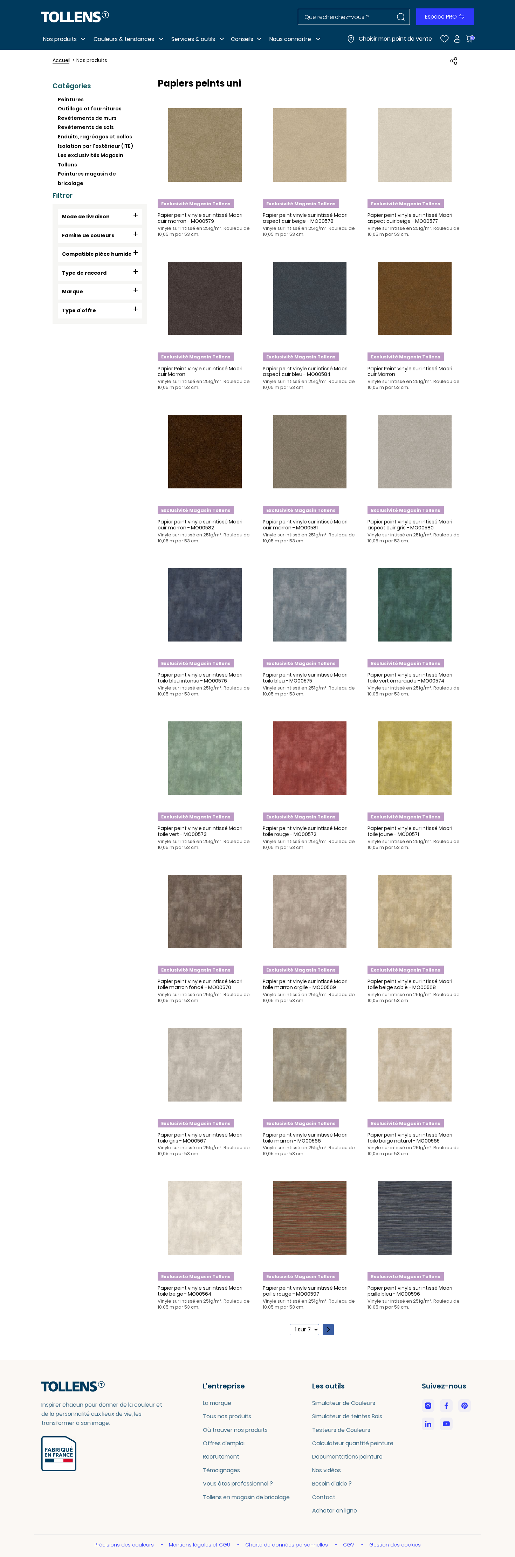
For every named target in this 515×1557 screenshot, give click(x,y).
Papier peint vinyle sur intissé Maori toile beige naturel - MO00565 (410, 1137)
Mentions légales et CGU (200, 1544)
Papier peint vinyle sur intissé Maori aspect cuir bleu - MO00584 (305, 371)
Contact (323, 1497)
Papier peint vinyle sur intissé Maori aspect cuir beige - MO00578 (305, 218)
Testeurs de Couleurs (341, 1430)
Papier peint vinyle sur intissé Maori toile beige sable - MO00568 (410, 984)
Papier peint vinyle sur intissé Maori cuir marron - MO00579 (200, 218)
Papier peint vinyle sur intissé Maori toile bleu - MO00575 (305, 677)
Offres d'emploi (224, 1443)
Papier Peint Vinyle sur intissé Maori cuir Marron (200, 371)
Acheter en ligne (334, 1511)
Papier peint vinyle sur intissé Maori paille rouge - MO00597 (305, 1290)
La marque (217, 1403)
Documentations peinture (347, 1457)
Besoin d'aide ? (332, 1484)
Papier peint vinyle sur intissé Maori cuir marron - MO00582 (200, 524)
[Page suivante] (328, 1329)
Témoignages (221, 1470)
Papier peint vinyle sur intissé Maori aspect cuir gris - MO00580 (410, 524)
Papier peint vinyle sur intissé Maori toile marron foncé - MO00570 (200, 984)
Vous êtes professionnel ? (238, 1484)
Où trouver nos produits (235, 1430)
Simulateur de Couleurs (343, 1403)
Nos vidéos (326, 1470)
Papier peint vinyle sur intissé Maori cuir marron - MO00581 (305, 524)
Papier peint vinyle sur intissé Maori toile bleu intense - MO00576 (200, 677)
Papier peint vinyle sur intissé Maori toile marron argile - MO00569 (305, 984)
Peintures (71, 99)
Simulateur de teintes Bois (347, 1416)
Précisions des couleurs (125, 1544)
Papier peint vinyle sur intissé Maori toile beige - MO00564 (200, 1290)
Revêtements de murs (87, 118)
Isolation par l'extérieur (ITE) (95, 146)
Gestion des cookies (395, 1544)
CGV (349, 1544)
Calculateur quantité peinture (352, 1443)
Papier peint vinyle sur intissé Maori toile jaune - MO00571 (410, 831)
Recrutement (221, 1457)
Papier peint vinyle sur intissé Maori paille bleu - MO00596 (410, 1290)
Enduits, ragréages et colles (95, 136)
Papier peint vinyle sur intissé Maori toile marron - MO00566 (305, 1137)
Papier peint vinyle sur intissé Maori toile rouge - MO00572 (305, 831)
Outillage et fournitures (90, 108)
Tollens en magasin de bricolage (246, 1497)
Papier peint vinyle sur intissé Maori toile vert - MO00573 (200, 831)
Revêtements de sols (86, 127)
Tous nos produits (227, 1416)
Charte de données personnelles (287, 1544)
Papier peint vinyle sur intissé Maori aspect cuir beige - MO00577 (410, 218)
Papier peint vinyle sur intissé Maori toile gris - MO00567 (200, 1137)
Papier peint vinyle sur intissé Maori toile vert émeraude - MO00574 (410, 677)
